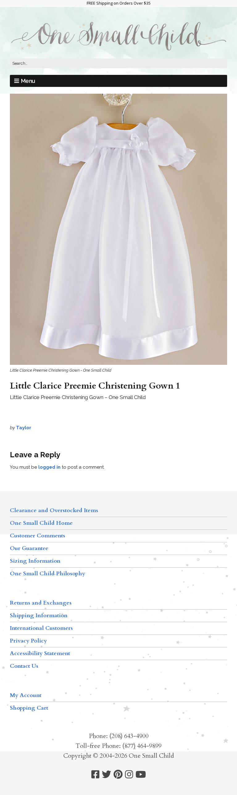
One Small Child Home (41, 523)
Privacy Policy (28, 641)
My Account (25, 695)
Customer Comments (37, 536)
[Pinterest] (118, 774)
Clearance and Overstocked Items (54, 510)
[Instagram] (129, 774)
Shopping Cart (29, 708)
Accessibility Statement (40, 653)
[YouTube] (140, 774)
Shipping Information (39, 615)
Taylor (23, 427)
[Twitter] (106, 774)
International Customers (41, 628)
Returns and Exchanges (41, 603)
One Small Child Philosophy (47, 573)
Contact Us (24, 666)
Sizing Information (35, 561)
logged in (49, 467)
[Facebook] (95, 774)
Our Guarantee (29, 548)
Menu (28, 81)
